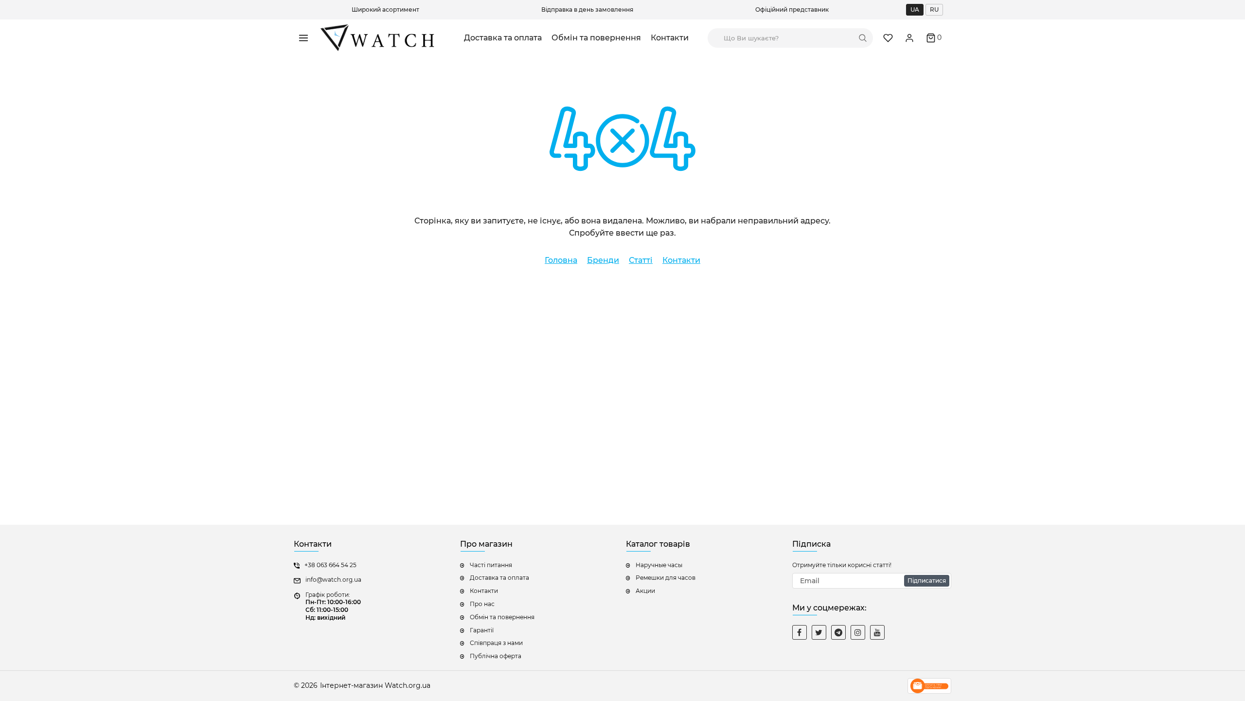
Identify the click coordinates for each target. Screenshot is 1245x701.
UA (914, 9)
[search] (862, 38)
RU (934, 9)
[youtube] (877, 632)
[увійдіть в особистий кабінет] (909, 38)
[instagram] (858, 632)
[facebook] (799, 632)
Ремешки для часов (665, 577)
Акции (645, 590)
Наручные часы (659, 565)
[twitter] (819, 632)
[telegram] (838, 632)
